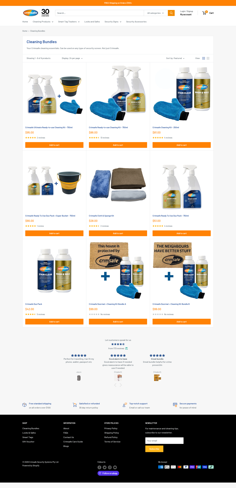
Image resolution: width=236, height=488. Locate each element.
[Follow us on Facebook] (99, 467)
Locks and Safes (92, 21)
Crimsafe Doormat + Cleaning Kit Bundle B (171, 304)
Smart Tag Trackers (67, 21)
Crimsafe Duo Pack (33, 304)
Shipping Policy (111, 432)
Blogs (66, 446)
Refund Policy (111, 437)
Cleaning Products (41, 21)
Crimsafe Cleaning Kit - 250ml (166, 127)
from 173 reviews (116, 348)
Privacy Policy (110, 428)
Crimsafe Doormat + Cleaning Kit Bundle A (107, 304)
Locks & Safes (29, 432)
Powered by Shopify (30, 465)
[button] (116, 385)
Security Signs (111, 21)
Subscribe (154, 448)
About (66, 428)
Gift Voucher (28, 441)
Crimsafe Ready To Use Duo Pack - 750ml (171, 215)
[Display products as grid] (203, 58)
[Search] (171, 13)
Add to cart (54, 145)
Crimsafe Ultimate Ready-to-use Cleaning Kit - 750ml (49, 127)
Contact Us (68, 437)
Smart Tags (27, 437)
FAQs (65, 432)
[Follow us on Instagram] (110, 467)
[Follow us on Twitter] (105, 467)
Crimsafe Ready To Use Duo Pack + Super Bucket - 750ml (50, 215)
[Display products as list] (208, 58)
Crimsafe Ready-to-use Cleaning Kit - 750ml (108, 127)
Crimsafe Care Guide (73, 441)
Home (25, 21)
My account (185, 14)
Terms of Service (112, 441)
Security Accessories (136, 21)
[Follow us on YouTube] (115, 467)
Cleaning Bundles (37, 31)
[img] (118, 344)
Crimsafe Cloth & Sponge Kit (101, 215)
